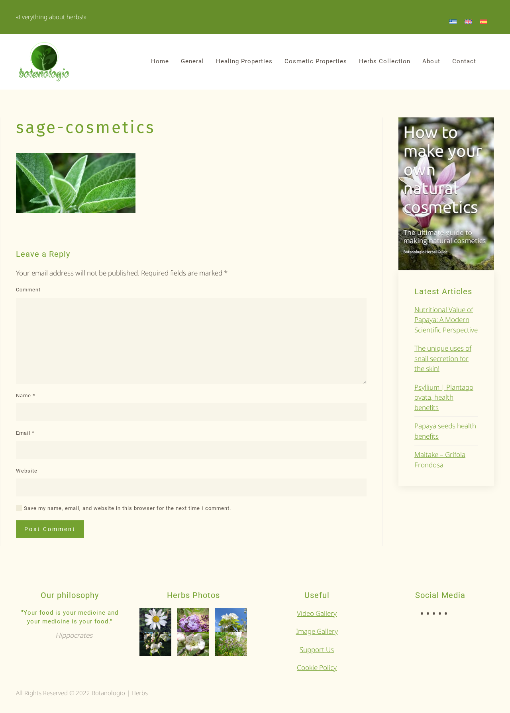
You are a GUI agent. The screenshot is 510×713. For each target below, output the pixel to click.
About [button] (431, 61)
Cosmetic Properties (315, 61)
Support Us (317, 649)
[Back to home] (44, 62)
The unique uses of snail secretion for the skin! (442, 358)
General (192, 61)
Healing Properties (244, 61)
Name (25, 395)
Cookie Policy (317, 667)
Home (160, 61)
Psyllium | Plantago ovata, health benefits (443, 397)
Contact (464, 61)
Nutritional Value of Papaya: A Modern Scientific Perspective (446, 319)
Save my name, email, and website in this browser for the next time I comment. (126, 508)
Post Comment (50, 529)
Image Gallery (317, 631)
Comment (28, 290)
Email (25, 433)
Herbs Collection (384, 61)
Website (26, 471)
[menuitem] (453, 21)
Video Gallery (317, 613)
